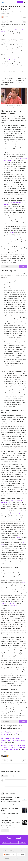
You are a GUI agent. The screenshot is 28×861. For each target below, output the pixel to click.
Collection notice (22, 851)
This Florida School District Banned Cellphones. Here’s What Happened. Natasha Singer (13, 740)
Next (23, 765)
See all (4, 831)
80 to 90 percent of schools (16, 514)
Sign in (25, 2)
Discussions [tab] (12, 793)
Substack (7, 858)
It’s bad (12, 232)
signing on (14, 605)
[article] (14, 801)
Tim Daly (6, 16)
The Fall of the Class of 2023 (9, 809)
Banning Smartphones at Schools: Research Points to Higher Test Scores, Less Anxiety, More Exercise (12, 733)
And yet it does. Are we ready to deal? (10, 801)
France (12, 36)
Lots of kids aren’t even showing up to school (12, 501)
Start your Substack (10, 854)
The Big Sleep (6, 820)
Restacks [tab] (11, 775)
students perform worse (10, 238)
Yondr (23, 582)
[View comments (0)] (7, 21)
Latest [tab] (6, 793)
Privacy (12, 851)
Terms (16, 851)
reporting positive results (8, 603)
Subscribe (19, 2)
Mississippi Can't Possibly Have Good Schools (10, 798)
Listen (24, 17)
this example (18, 537)
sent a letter (8, 43)
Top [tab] (3, 793)
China (17, 36)
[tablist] (7, 775)
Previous (6, 765)
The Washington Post (20, 60)
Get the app (21, 854)
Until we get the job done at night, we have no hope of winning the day (10, 823)
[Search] (25, 793)
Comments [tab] (4, 775)
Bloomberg (9, 60)
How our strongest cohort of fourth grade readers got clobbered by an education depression (10, 812)
